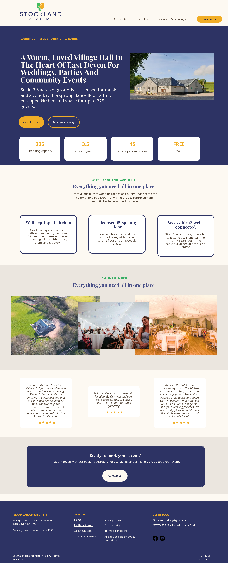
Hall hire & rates (83, 525)
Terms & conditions (116, 530)
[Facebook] (155, 538)
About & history (83, 530)
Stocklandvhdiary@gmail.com (170, 520)
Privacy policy (113, 520)
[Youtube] (162, 538)
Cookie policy (112, 525)
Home (77, 519)
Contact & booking (85, 536)
